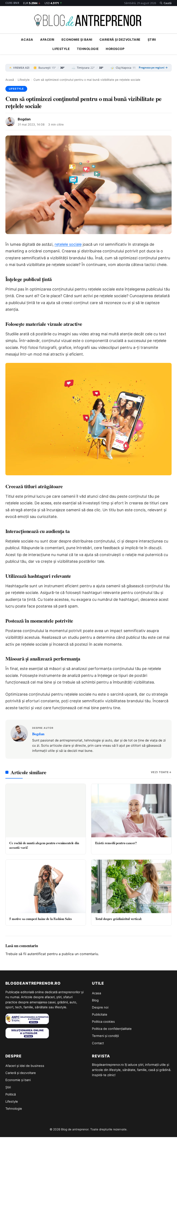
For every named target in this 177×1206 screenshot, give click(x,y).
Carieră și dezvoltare (120, 39)
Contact (98, 1043)
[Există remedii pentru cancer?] (131, 810)
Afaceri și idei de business (24, 1066)
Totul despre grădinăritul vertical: (118, 918)
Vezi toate (160, 772)
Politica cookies (103, 1022)
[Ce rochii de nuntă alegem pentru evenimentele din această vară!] (46, 810)
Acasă (9, 79)
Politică (10, 1094)
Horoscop (115, 49)
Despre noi (100, 1007)
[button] (166, 3)
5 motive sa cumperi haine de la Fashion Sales (40, 918)
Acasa (27, 39)
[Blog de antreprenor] (88, 20)
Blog (95, 1000)
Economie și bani (77, 39)
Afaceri (47, 39)
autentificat (36, 954)
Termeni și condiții (105, 1036)
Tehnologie (88, 49)
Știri (152, 39)
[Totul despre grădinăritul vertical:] (131, 886)
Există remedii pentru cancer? (116, 843)
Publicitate (99, 1014)
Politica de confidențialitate (112, 1029)
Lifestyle (61, 49)
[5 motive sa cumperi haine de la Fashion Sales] (46, 886)
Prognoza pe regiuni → (153, 67)
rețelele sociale (68, 244)
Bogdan (24, 119)
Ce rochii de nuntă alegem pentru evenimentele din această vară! (44, 845)
